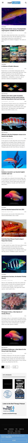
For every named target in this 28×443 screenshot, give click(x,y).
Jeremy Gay (4, 138)
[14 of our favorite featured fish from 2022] (14, 197)
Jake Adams (4, 243)
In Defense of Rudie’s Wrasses (10, 66)
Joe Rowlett (4, 68)
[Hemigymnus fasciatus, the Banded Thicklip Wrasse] (14, 264)
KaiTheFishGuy (5, 101)
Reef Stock (10, 431)
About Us (21, 429)
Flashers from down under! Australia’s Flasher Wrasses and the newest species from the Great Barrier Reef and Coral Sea (13, 97)
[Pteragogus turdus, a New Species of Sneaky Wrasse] (14, 301)
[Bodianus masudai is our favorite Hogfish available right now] (14, 159)
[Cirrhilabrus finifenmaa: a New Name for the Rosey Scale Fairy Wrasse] (14, 337)
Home (5, 429)
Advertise (11, 429)
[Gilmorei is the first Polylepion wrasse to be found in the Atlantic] (14, 122)
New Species (5, 93)
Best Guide (17, 431)
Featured (4, 64)
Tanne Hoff (4, 32)
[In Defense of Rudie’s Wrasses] (14, 54)
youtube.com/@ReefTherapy (10, 413)
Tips (16, 429)
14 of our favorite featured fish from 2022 (13, 209)
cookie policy (8, 437)
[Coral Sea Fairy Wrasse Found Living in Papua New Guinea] (14, 228)
